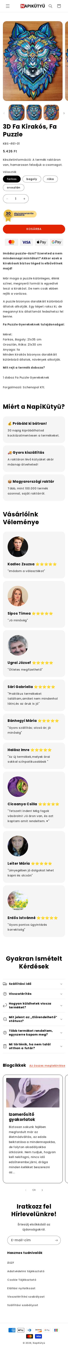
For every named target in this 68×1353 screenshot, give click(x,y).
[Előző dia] (4, 113)
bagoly (31, 179)
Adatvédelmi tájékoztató (26, 1271)
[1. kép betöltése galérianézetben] (16, 112)
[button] (7, 6)
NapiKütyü (39, 1343)
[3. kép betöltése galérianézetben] (51, 112)
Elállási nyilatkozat (21, 1288)
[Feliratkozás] (56, 1240)
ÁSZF (10, 1263)
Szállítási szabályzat (22, 1305)
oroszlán (13, 187)
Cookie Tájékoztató (21, 1280)
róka (50, 179)
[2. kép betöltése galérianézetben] (34, 112)
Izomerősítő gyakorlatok (22, 1117)
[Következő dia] (64, 113)
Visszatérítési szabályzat (26, 1296)
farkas (12, 179)
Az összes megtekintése (47, 1065)
